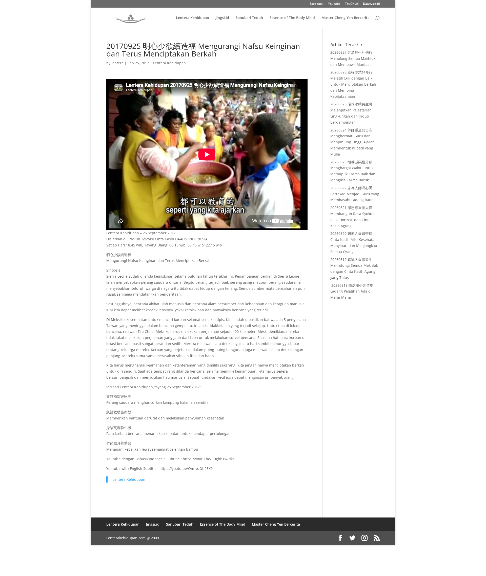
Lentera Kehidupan (192, 18)
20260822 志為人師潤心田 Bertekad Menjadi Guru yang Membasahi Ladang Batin (354, 193)
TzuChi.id (351, 4)
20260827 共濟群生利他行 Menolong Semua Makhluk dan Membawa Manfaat (352, 58)
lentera (117, 63)
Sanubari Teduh (249, 18)
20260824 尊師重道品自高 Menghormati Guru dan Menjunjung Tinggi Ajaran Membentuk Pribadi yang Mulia (352, 142)
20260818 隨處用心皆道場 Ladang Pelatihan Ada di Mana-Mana (351, 291)
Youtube (334, 4)
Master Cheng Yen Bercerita (345, 18)
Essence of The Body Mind (292, 18)
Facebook (316, 4)
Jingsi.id (222, 18)
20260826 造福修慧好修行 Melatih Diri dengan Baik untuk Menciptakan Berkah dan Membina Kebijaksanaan (353, 84)
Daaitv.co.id (371, 4)
